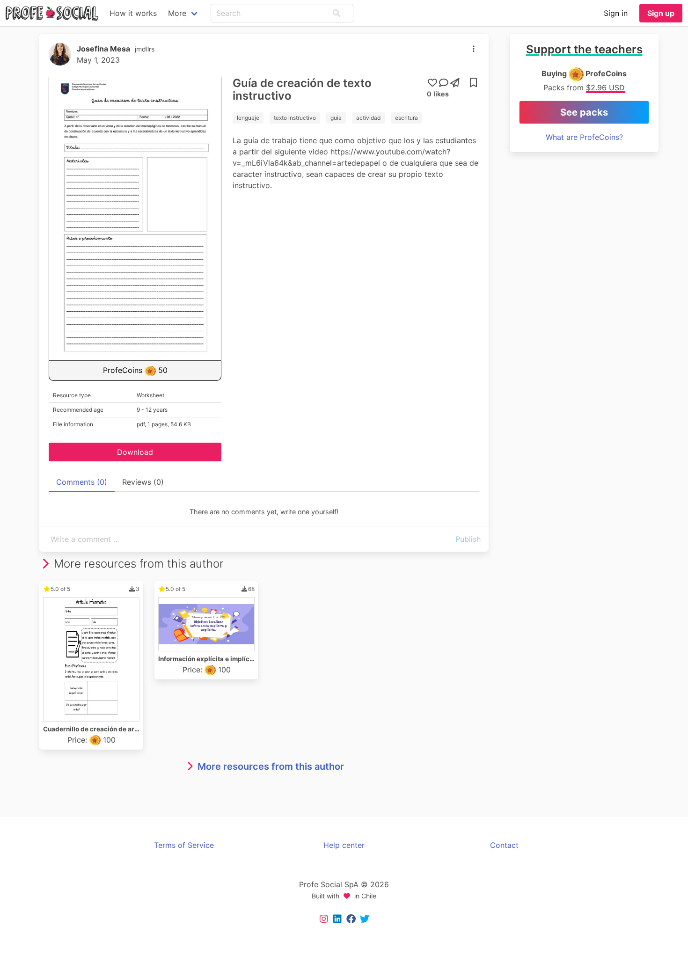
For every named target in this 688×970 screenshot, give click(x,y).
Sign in (616, 13)
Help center (344, 845)
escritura (406, 117)
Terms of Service (184, 845)
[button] (336, 13)
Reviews (143, 482)
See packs (584, 112)
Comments (81, 482)
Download (135, 452)
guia (336, 117)
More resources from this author (271, 766)
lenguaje (248, 117)
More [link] (177, 13)
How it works (133, 13)
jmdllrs (144, 49)
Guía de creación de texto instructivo (302, 89)
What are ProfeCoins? (584, 137)
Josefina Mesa (103, 48)
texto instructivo (295, 117)
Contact (504, 845)
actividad (368, 117)
